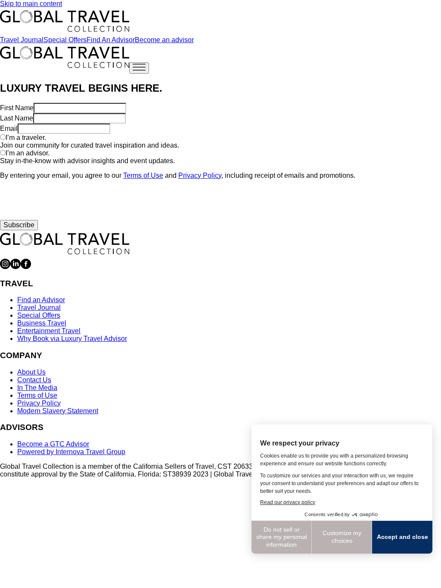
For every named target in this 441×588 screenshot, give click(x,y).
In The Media (37, 387)
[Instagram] (5, 266)
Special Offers (65, 39)
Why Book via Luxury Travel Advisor (72, 338)
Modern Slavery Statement (57, 411)
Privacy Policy (199, 175)
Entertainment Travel (49, 330)
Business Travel (41, 323)
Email (9, 128)
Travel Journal (21, 39)
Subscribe (18, 225)
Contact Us (34, 380)
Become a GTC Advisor (53, 444)
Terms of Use (143, 175)
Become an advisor (164, 39)
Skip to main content (31, 3)
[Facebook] (26, 266)
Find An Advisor (111, 39)
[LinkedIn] (15, 266)
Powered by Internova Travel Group (71, 451)
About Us (31, 372)
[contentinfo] (64, 21)
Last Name (16, 118)
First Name (17, 107)
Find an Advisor (41, 299)
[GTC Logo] (64, 243)
